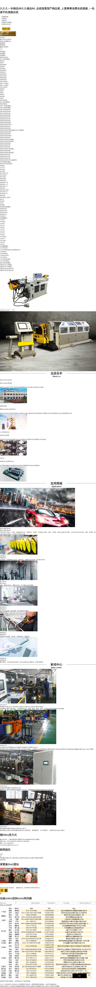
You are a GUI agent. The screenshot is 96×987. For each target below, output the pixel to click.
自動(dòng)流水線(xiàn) (7, 270)
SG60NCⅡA (3, 184)
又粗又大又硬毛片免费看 (52, 986)
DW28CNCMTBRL (5, 115)
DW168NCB (3, 100)
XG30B (2, 201)
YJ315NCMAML (4, 261)
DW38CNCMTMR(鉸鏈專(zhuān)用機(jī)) (12, 130)
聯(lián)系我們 (4, 47)
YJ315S (2, 233)
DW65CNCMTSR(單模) (7, 152)
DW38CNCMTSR (5, 137)
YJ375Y (2, 225)
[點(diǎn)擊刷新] (5, 905)
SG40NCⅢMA (4, 190)
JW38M (2, 96)
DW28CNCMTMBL (5, 122)
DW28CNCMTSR (5, 119)
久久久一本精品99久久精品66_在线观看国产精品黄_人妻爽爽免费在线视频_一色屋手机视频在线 (47, 10)
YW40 (2, 98)
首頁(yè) (2, 37)
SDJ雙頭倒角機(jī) (5, 207)
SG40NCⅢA (3, 192)
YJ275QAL (3, 237)
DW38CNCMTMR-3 (6, 136)
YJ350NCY (3, 251)
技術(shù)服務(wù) (5, 41)
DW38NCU (3, 70)
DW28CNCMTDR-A (6, 124)
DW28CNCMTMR (5, 121)
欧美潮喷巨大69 (40, 986)
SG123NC (3, 177)
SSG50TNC (3, 208)
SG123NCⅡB (4, 173)
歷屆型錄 (2, 45)
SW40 (2, 63)
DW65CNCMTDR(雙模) (7, 149)
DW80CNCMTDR (5, 154)
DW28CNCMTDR (5, 117)
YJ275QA (3, 240)
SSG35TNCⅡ (4, 212)
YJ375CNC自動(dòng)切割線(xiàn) (10, 250)
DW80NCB (3, 78)
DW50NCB (3, 74)
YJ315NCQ (3, 257)
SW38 (2, 91)
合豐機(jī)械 (4, 17)
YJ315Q (2, 231)
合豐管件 (4, 20)
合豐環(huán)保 (6, 24)
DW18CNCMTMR (5, 111)
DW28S (2, 66)
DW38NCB (3, 65)
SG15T (2, 199)
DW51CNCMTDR (5, 147)
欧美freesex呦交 (30, 986)
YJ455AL (2, 222)
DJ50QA (2, 171)
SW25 (2, 93)
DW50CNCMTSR (5, 145)
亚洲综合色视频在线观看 (17, 986)
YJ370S (2, 223)
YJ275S (2, 220)
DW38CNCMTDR (5, 126)
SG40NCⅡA (3, 194)
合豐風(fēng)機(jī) (6, 22)
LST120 (2, 167)
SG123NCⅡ (3, 175)
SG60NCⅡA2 (4, 182)
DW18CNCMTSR (5, 113)
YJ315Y (2, 229)
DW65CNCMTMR (5, 151)
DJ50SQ (2, 169)
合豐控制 (4, 18)
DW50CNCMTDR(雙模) (7, 139)
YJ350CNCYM (4, 255)
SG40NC (2, 195)
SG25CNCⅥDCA (5, 197)
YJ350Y (2, 227)
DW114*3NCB (4, 83)
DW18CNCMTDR (5, 109)
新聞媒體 (2, 43)
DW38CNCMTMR (5, 134)
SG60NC (2, 188)
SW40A (2, 61)
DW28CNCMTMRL (5, 132)
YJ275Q (2, 242)
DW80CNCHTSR (5, 156)
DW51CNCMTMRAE (6, 164)
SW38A (2, 89)
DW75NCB (3, 76)
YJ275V (2, 244)
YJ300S (2, 235)
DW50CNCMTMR (5, 143)
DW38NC (3, 68)
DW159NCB (3, 87)
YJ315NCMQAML (5, 259)
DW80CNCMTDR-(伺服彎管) (8, 160)
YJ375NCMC (4, 248)
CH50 (1, 203)
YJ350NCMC (4, 253)
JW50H (2, 94)
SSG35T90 (3, 214)
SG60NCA (3, 179)
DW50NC (3, 72)
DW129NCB (3, 81)
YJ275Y (2, 238)
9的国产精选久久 (5, 986)
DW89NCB (3, 79)
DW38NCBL (3, 104)
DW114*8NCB (4, 85)
